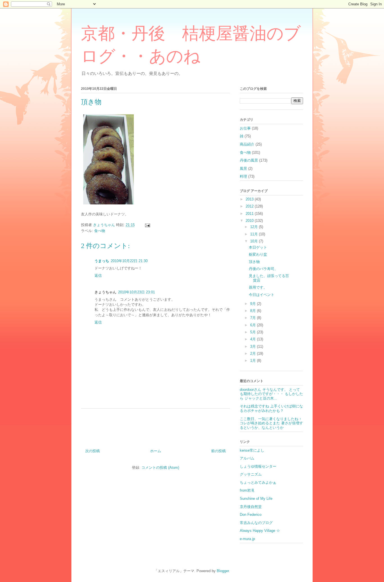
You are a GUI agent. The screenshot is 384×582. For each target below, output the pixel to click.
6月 (253, 325)
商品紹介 (247, 144)
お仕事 (245, 128)
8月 (253, 311)
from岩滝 (247, 490)
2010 (250, 220)
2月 (253, 353)
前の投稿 (218, 451)
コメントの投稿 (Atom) (160, 467)
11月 (254, 234)
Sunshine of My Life (256, 498)
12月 (254, 227)
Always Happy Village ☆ (260, 531)
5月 (253, 332)
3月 (253, 346)
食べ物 (99, 231)
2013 (250, 199)
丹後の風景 (249, 160)
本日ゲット (258, 247)
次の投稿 (92, 451)
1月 (253, 360)
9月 (253, 304)
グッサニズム (251, 474)
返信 (98, 275)
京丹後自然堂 (251, 507)
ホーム (155, 451)
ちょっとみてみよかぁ (258, 482)
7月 (253, 318)
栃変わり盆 (258, 254)
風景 (243, 168)
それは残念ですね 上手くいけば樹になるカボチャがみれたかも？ (271, 408)
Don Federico (250, 514)
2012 (250, 206)
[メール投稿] (147, 225)
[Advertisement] (155, 426)
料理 (243, 176)
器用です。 (258, 287)
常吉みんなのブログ (256, 523)
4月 (253, 339)
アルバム (247, 458)
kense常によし (252, 450)
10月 (254, 241)
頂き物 (254, 262)
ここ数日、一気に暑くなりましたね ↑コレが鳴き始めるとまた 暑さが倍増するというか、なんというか (271, 423)
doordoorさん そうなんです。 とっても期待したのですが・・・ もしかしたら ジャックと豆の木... (271, 393)
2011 (250, 213)
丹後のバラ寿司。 (263, 269)
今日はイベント (261, 295)
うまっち (101, 261)
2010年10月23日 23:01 (136, 292)
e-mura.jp (247, 539)
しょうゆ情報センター (258, 466)
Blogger (223, 571)
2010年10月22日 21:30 (129, 261)
